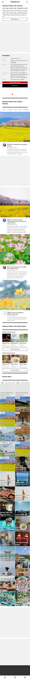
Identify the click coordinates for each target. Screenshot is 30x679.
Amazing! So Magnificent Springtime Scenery (17, 146)
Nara (15, 8)
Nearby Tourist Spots (15, 349)
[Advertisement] (15, 37)
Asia (4, 8)
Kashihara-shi (20, 8)
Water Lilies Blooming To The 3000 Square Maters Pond (16, 268)
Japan (7, 8)
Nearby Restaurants (15, 370)
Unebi (26, 8)
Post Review (15, 19)
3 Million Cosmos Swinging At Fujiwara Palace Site (15, 314)
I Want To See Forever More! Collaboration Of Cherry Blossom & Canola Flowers (17, 222)
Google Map (13, 62)
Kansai (11, 8)
